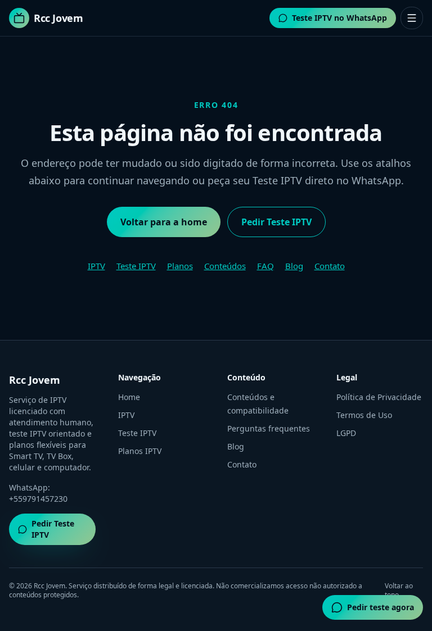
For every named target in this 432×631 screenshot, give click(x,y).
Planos (180, 265)
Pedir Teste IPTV (276, 222)
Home (129, 397)
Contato (329, 265)
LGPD (346, 433)
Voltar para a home (163, 222)
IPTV (96, 265)
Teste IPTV (136, 265)
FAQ (265, 265)
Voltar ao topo (399, 591)
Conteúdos (225, 265)
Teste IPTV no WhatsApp (339, 17)
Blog (294, 265)
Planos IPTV (139, 451)
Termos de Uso (364, 415)
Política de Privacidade (378, 397)
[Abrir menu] (411, 18)
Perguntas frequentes (268, 428)
